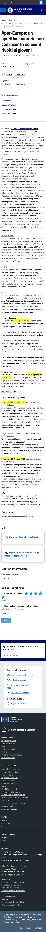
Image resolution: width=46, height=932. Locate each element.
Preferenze (24, 928)
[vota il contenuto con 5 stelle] (3, 597)
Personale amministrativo (11, 754)
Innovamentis (36, 309)
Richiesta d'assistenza (10, 887)
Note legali (5, 899)
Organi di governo (8, 740)
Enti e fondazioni (8, 749)
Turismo (4, 786)
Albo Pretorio (6, 893)
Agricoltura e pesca (9, 808)
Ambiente (5, 800)
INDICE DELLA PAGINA (10, 95)
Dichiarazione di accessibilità (12, 902)
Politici (4, 752)
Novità (12, 20)
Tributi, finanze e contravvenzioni (14, 797)
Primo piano (20, 84)
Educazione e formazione (11, 791)
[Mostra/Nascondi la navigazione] (2, 10)
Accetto (38, 928)
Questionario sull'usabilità (11, 904)
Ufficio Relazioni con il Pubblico (13, 866)
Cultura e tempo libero (10, 772)
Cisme (14, 312)
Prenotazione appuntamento (12, 882)
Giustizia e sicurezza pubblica (13, 794)
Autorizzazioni (7, 806)
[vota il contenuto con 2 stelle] (31, 593)
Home (3, 20)
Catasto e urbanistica (9, 783)
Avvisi (3, 826)
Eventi (4, 840)
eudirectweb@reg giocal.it (11, 343)
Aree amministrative (9, 743)
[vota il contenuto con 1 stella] (26, 593)
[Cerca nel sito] (41, 10)
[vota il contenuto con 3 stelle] (36, 593)
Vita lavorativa (7, 774)
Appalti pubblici (7, 780)
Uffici (3, 746)
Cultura (7, 84)
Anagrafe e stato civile (10, 769)
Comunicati (5, 823)
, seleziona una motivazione (19, 607)
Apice (16, 309)
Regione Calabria (9, 3)
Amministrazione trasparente (13, 890)
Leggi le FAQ (6, 879)
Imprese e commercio (9, 777)
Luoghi (4, 837)
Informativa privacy (9, 896)
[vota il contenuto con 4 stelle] (40, 593)
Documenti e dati (8, 757)
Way (30, 312)
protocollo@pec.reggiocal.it (12, 874)
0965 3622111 (17, 868)
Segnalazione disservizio (11, 884)
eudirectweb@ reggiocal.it (27, 501)
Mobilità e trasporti (9, 789)
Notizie (4, 820)
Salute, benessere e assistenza (13, 803)
